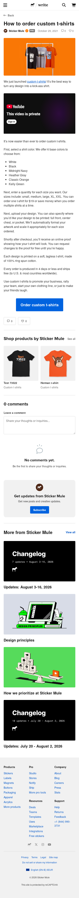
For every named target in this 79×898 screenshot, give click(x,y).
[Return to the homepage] (33, 5)
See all (71, 339)
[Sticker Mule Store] (29, 844)
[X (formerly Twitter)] (36, 844)
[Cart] (74, 5)
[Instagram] (42, 844)
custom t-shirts (36, 81)
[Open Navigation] (5, 5)
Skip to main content (3, 3)
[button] (39, 304)
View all (70, 532)
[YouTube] (49, 844)
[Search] (63, 5)
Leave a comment (15, 413)
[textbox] (39, 195)
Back (11, 15)
